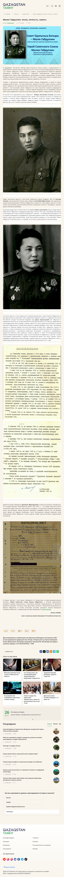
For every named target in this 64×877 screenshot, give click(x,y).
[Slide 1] (31, 719)
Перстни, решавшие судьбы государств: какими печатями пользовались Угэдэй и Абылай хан (22, 738)
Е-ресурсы (6, 841)
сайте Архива (46, 609)
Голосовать (9, 811)
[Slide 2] (32, 719)
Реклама (35, 848)
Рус (47, 6)
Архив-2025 (25, 14)
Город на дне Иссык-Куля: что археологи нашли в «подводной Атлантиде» (23, 771)
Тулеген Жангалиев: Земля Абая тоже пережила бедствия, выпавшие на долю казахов (22, 779)
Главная (8, 14)
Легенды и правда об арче (11, 746)
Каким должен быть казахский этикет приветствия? (20, 754)
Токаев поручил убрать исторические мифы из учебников (22, 762)
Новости (16, 14)
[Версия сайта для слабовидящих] (56, 6)
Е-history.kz (10, 23)
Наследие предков (8, 838)
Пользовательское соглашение (42, 845)
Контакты (35, 841)
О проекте (35, 838)
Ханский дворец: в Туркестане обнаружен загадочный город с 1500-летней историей (23, 730)
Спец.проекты (7, 848)
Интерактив (6, 845)
